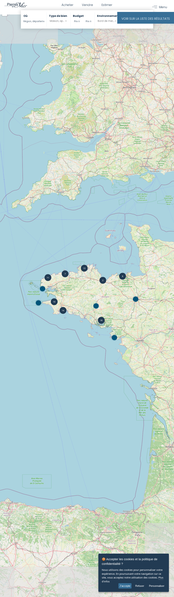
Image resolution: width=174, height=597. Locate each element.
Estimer (106, 5)
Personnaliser (156, 585)
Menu (163, 7)
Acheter (67, 5)
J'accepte (125, 585)
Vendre (87, 5)
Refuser (139, 585)
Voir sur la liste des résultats (145, 19)
